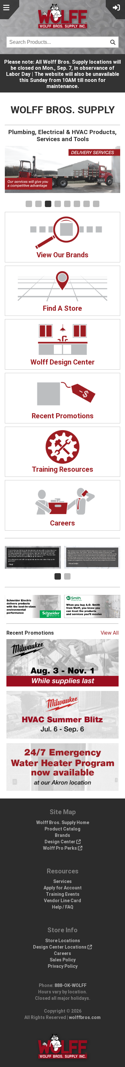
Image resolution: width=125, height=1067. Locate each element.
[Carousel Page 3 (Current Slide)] (48, 204)
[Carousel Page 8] (96, 204)
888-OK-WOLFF (70, 985)
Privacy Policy (63, 966)
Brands (62, 835)
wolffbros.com (85, 1017)
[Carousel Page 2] (38, 204)
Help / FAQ (62, 907)
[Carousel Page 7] (86, 204)
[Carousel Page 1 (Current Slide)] (57, 576)
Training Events (62, 894)
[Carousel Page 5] (67, 204)
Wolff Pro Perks (60, 848)
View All (110, 633)
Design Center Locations (60, 947)
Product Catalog (62, 828)
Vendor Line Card (62, 900)
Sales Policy (63, 959)
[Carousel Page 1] (29, 204)
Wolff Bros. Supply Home (62, 822)
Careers (62, 953)
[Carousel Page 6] (77, 204)
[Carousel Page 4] (57, 204)
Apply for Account (63, 887)
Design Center (60, 841)
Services (62, 881)
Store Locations (62, 940)
